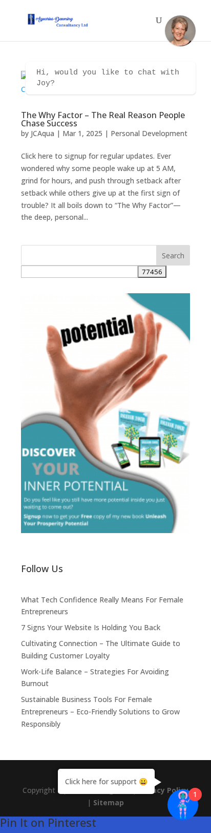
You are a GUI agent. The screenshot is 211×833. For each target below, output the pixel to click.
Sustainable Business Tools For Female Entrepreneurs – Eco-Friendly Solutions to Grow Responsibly (100, 711)
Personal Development (149, 133)
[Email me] (180, 30)
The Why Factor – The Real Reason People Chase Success (103, 119)
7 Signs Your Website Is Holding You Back (90, 627)
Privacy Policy (163, 790)
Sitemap (108, 802)
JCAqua (42, 133)
